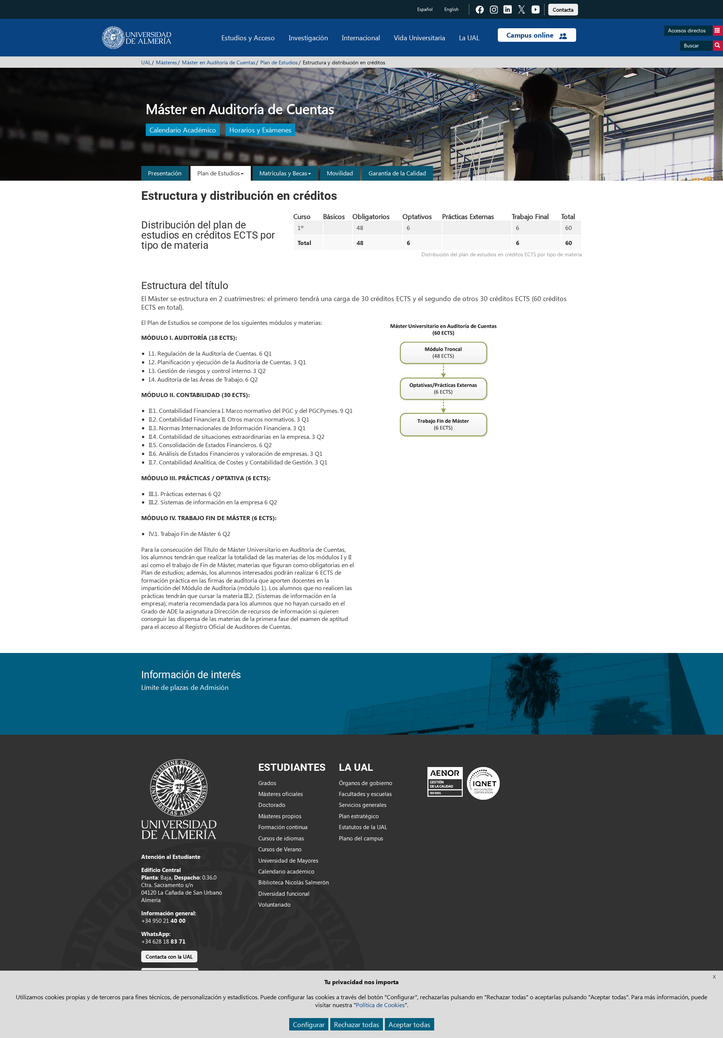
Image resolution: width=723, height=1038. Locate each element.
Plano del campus (361, 838)
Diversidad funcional (284, 893)
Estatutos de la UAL (363, 827)
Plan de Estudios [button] (218, 173)
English (451, 9)
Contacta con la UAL (169, 956)
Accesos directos (687, 30)
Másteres (166, 62)
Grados (267, 783)
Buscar (691, 45)
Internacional (361, 37)
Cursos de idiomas (281, 838)
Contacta (563, 9)
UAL (146, 62)
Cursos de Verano (280, 849)
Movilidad (340, 173)
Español (425, 9)
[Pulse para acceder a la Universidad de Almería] (179, 798)
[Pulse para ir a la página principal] (136, 37)
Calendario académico (286, 871)
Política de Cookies (380, 1005)
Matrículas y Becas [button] (283, 173)
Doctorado (271, 804)
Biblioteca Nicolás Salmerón (293, 882)
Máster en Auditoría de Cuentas (218, 62)
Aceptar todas (409, 1024)
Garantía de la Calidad (397, 173)
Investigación (308, 37)
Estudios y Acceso (248, 37)
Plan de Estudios (279, 62)
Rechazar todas (356, 1024)
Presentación (165, 173)
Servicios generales (362, 804)
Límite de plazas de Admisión (185, 687)
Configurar (309, 1024)
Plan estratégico (359, 816)
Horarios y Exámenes (260, 130)
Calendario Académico (182, 130)
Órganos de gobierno (365, 783)
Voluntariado (274, 904)
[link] (563, 8)
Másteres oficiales (280, 794)
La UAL (469, 37)
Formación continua (283, 827)
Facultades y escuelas (365, 794)
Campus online (530, 35)
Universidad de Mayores (288, 860)
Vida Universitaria (419, 37)
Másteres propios (279, 816)
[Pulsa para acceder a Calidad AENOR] (463, 783)
